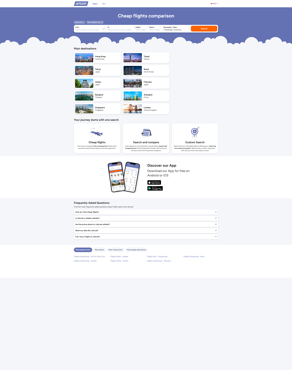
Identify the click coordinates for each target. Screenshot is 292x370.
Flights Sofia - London (119, 256)
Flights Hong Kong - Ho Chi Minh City (89, 256)
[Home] (81, 3)
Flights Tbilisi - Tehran (119, 261)
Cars (103, 4)
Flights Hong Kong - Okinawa (159, 261)
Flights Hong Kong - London (85, 261)
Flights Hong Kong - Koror (194, 256)
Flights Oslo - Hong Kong (157, 256)
